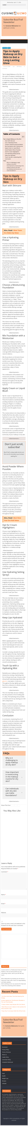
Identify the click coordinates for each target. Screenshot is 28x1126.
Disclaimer (5, 1047)
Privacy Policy (5, 1049)
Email (3, 903)
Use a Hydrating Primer (11, 142)
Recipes (4, 1081)
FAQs (4, 161)
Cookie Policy (5, 1057)
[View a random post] (24, 41)
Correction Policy (6, 1059)
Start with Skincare (10, 141)
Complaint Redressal (7, 1062)
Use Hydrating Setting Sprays (12, 153)
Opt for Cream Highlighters (12, 151)
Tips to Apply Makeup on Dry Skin (12, 139)
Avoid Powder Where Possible (12, 150)
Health (4, 1076)
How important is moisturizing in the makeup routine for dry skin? (15, 166)
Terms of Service (6, 1052)
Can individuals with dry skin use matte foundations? (14, 169)
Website (3, 912)
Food (3, 1073)
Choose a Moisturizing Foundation (14, 144)
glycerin (4, 681)
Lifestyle (4, 1083)
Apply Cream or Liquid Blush (12, 148)
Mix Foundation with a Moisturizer (14, 146)
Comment (4, 872)
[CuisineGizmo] (3, 41)
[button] (22, 136)
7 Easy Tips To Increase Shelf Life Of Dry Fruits (13, 1011)
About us (4, 1054)
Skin (9, 48)
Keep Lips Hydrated (10, 155)
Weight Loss (5, 1078)
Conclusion (8, 159)
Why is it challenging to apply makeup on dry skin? (13, 163)
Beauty (4, 48)
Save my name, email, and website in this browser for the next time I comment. (13, 924)
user (14, 66)
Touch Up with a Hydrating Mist (13, 157)
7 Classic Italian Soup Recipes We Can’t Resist (13, 1004)
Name (3, 894)
